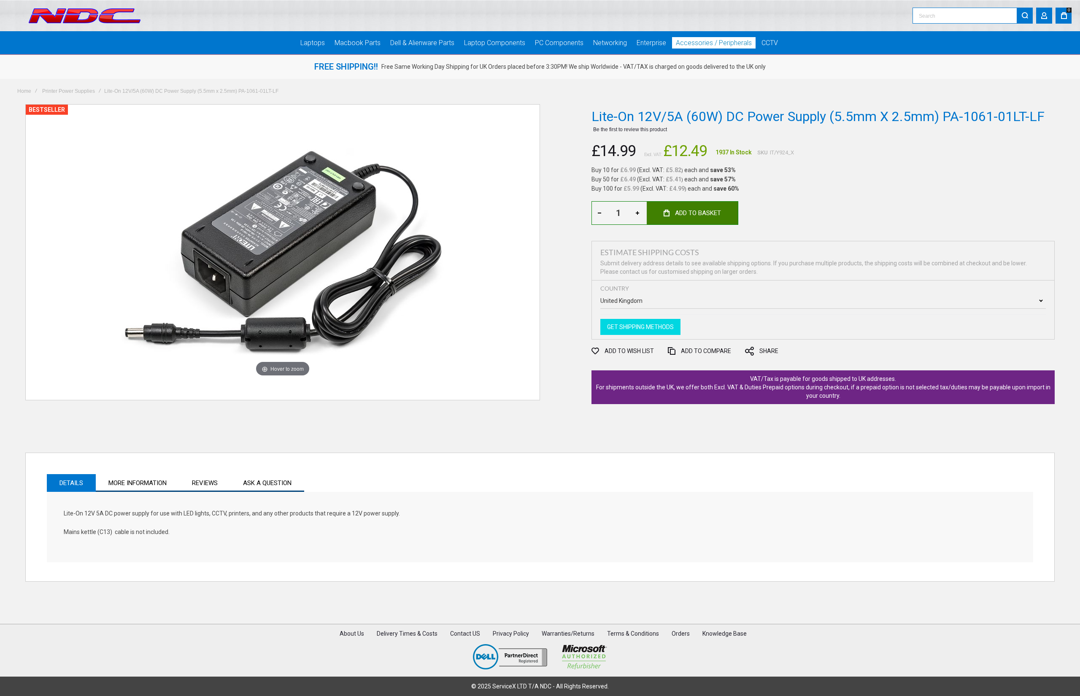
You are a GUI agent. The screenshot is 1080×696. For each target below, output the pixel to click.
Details (71, 483)
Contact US (465, 633)
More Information (137, 483)
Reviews (205, 483)
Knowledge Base (724, 633)
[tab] (71, 483)
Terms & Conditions (633, 633)
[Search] (1025, 16)
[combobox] (973, 16)
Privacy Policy (511, 633)
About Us (352, 633)
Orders (681, 633)
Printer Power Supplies (68, 91)
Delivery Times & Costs (407, 633)
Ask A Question (267, 483)
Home (24, 91)
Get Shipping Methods (640, 327)
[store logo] (84, 15)
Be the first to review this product (630, 129)
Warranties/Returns (568, 633)
